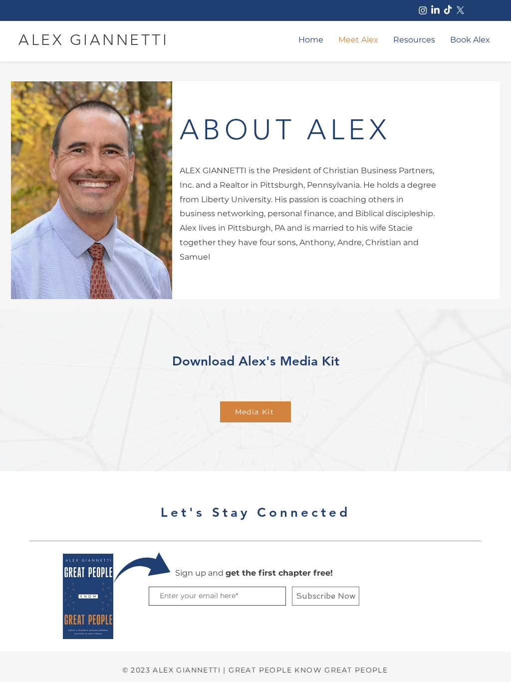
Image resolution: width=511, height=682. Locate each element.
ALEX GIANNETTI (93, 40)
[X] (460, 10)
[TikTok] (448, 10)
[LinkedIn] (435, 10)
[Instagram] (423, 10)
